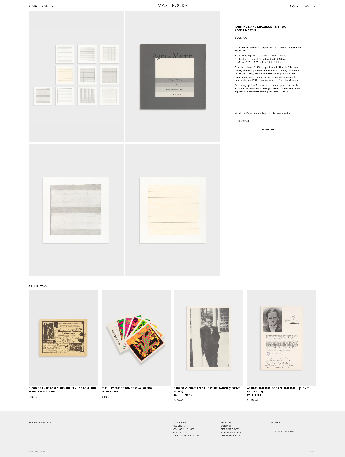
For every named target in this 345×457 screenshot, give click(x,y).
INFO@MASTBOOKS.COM (185, 435)
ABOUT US (226, 422)
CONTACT (48, 5)
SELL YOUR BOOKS (230, 435)
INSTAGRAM (275, 422)
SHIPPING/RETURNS (231, 432)
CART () (310, 5)
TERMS (311, 452)
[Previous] (36, 338)
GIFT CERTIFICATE (230, 429)
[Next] (91, 338)
